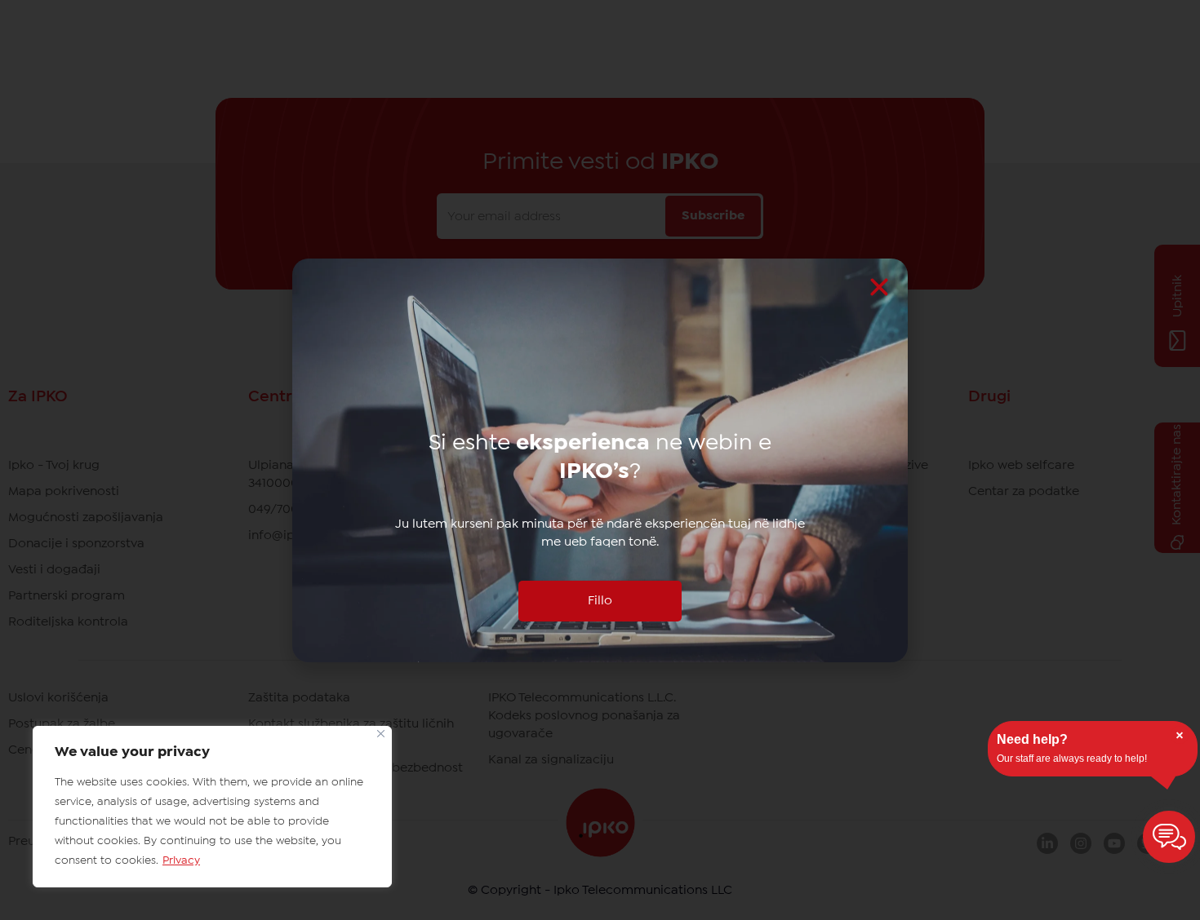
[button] (879, 287)
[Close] (380, 733)
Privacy (181, 860)
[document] (600, 460)
